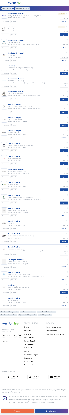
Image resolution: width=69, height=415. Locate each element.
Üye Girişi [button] (27, 334)
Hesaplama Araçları (31, 355)
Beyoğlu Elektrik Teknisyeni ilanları (9, 312)
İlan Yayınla (28, 331)
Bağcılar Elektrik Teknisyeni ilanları (27, 315)
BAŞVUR (64, 35)
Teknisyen (11, 285)
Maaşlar (27, 351)
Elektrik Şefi (12, 66)
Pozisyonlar (28, 358)
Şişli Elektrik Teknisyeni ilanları (28, 312)
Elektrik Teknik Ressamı (16, 234)
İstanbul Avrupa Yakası (21, 8)
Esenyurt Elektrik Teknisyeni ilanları (46, 312)
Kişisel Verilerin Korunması (55, 334)
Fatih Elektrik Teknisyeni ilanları (9, 315)
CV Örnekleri (28, 348)
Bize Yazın (5, 341)
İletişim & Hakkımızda (53, 327)
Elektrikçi (11, 27)
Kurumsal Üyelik (29, 341)
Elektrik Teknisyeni (6, 8)
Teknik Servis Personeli (16, 40)
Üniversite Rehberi (30, 365)
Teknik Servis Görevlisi (16, 14)
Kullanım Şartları (51, 331)
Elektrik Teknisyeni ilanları (44, 315)
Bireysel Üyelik (29, 337)
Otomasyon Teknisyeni (16, 260)
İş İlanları (27, 327)
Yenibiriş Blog (29, 344)
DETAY (63, 21)
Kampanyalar (28, 361)
